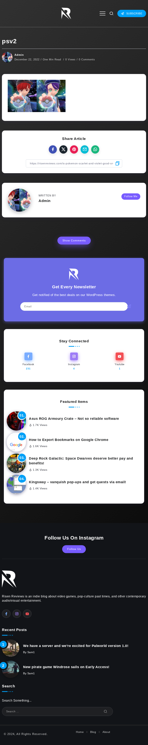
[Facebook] (28, 361)
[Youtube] (119, 361)
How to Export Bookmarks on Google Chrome (68, 440)
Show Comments (74, 240)
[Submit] (106, 711)
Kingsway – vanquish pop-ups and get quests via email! (77, 482)
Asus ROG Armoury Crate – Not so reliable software (74, 419)
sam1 (31, 652)
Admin (19, 54)
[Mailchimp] (129, 306)
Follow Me (130, 196)
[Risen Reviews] (66, 13)
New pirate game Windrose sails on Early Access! (66, 667)
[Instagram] (74, 361)
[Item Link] (16, 421)
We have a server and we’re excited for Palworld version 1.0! (75, 646)
